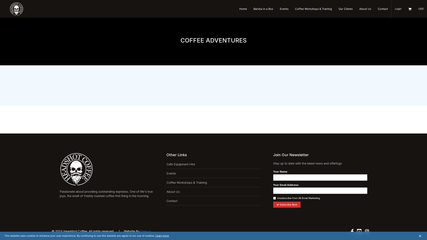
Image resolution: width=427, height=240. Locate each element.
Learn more (162, 235)
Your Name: (280, 171)
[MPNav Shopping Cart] (410, 9)
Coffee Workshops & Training (313, 8)
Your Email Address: (286, 184)
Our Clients (346, 8)
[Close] (420, 235)
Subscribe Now (288, 204)
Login (398, 8)
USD (421, 8)
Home (243, 8)
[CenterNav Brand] (16, 9)
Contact (383, 8)
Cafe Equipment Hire (180, 164)
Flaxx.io (145, 231)
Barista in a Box (263, 8)
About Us (365, 8)
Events (284, 8)
